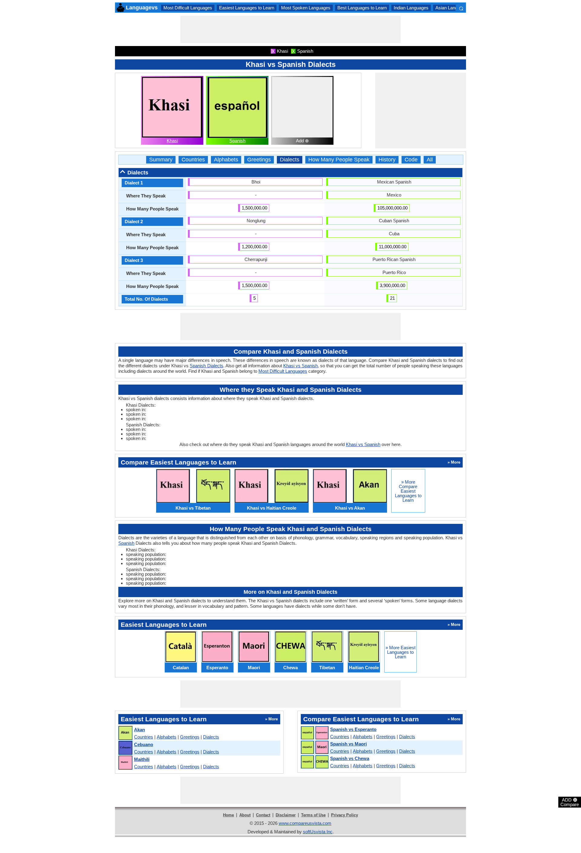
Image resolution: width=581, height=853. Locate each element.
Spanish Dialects (206, 365)
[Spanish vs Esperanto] (314, 733)
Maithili (141, 759)
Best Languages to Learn (362, 7)
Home (228, 815)
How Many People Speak (338, 159)
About (245, 815)
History (387, 159)
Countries (193, 159)
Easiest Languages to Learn (246, 7)
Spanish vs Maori (348, 743)
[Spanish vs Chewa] (314, 762)
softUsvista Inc (318, 831)
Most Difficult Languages (187, 7)
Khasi (172, 140)
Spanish (237, 140)
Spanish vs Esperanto (353, 729)
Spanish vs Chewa (349, 758)
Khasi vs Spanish (300, 365)
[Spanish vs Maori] (314, 748)
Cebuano (143, 744)
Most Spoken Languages (305, 7)
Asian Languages (452, 7)
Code (411, 159)
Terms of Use (313, 815)
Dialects (289, 159)
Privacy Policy (344, 815)
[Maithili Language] (125, 762)
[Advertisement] (290, 29)
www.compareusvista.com (305, 823)
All (430, 159)
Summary (160, 159)
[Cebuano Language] (125, 748)
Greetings (259, 159)
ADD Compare (569, 802)
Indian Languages (411, 7)
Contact (263, 815)
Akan (139, 729)
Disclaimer (286, 815)
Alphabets (226, 159)
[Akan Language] (125, 733)
